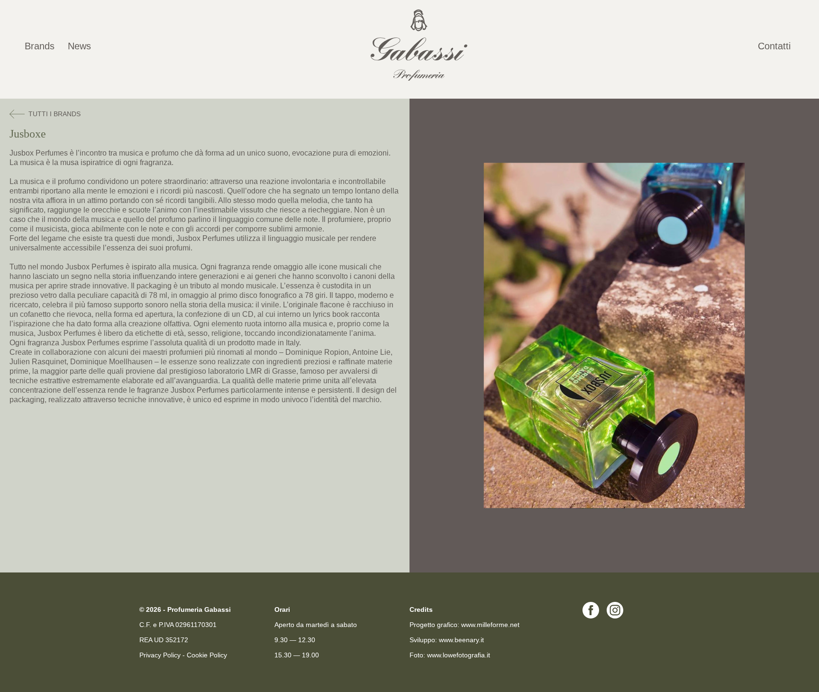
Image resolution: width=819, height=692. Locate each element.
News (79, 46)
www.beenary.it (461, 640)
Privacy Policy (160, 655)
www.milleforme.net (490, 624)
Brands (40, 46)
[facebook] (590, 616)
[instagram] (615, 616)
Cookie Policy (207, 655)
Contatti (774, 46)
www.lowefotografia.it (458, 655)
